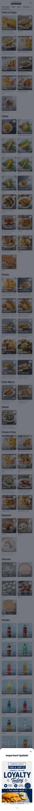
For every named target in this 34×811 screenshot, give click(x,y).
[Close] (30, 751)
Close (17, 808)
